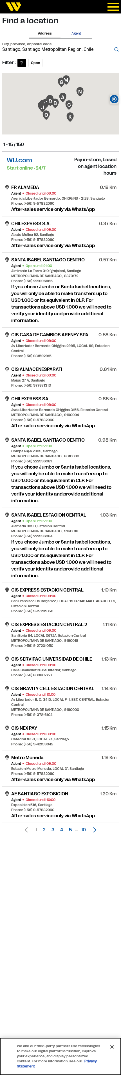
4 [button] (61, 829)
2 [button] (44, 829)
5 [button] (70, 829)
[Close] (112, 1047)
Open (35, 63)
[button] (93, 830)
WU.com (19, 160)
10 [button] (83, 829)
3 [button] (52, 829)
